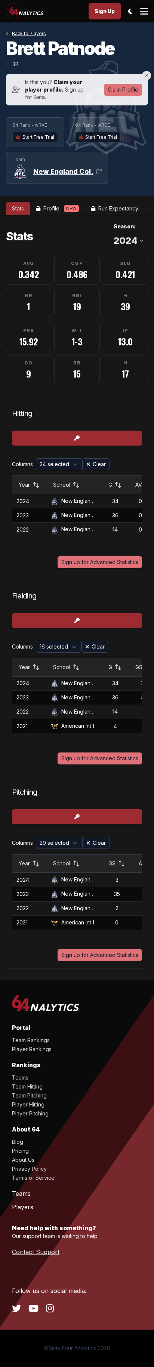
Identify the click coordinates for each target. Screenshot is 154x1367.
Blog (17, 1142)
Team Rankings (31, 1040)
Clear (99, 464)
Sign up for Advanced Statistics (99, 562)
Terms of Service (33, 1177)
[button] (59, 464)
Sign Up (105, 11)
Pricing (20, 1151)
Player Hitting (28, 1104)
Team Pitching (29, 1095)
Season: (125, 226)
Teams (20, 1077)
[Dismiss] (146, 75)
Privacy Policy (29, 1169)
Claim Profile (123, 89)
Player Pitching (30, 1113)
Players (22, 1207)
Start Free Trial (38, 137)
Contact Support (35, 1252)
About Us (23, 1160)
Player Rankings (32, 1049)
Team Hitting (27, 1086)
